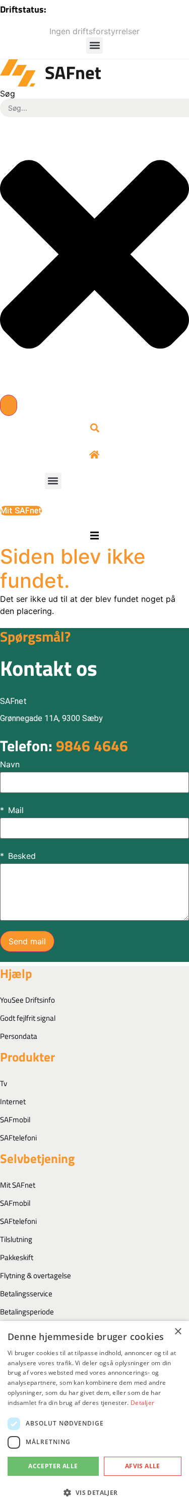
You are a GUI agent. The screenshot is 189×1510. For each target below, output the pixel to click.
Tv (3, 1083)
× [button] (177, 1332)
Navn (10, 764)
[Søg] (8, 405)
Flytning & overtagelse (35, 1275)
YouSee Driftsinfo (27, 1000)
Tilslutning (16, 1239)
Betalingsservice (26, 1293)
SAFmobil (15, 1119)
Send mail (27, 941)
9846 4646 (64, 745)
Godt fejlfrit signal (27, 1018)
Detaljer (142, 1402)
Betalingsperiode (27, 1311)
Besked (22, 856)
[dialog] (94, 1415)
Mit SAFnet (17, 1185)
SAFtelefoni (18, 1137)
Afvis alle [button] (142, 1466)
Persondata (18, 1036)
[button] (94, 45)
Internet (13, 1101)
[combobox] (94, 108)
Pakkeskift (16, 1257)
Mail (16, 810)
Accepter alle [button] (53, 1466)
